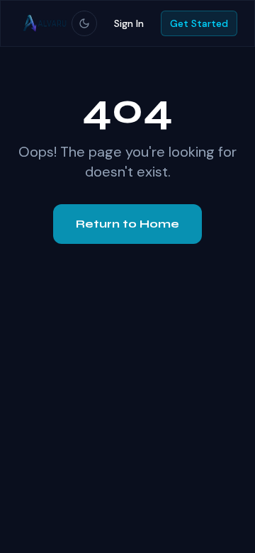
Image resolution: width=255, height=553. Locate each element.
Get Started (199, 23)
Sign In (129, 23)
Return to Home (127, 223)
